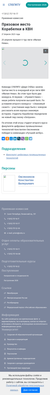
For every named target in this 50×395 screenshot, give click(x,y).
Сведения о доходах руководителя (21, 363)
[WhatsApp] (26, 138)
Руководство (12, 344)
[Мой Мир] (11, 138)
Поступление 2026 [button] (37, 5)
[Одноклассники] (7, 138)
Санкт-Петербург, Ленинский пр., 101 (21, 214)
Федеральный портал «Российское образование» (27, 307)
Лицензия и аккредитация (17, 339)
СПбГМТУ (14, 5)
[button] (4, 5)
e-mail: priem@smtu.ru (16, 233)
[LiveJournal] (19, 138)
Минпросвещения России (17, 298)
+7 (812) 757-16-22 (13, 266)
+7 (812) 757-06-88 (13, 254)
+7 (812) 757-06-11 (13, 249)
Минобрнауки (12, 293)
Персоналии (12, 354)
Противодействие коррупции (18, 368)
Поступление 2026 (11, 281)
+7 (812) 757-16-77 (10, 13)
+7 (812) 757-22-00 (13, 228)
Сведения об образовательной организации (24, 335)
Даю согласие (30, 390)
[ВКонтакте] (3, 138)
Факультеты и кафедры (16, 349)
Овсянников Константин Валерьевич (26, 180)
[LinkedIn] (15, 138)
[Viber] (22, 138)
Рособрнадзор (12, 303)
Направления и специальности (16, 276)
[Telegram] (30, 138)
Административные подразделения (21, 359)
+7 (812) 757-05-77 (13, 224)
